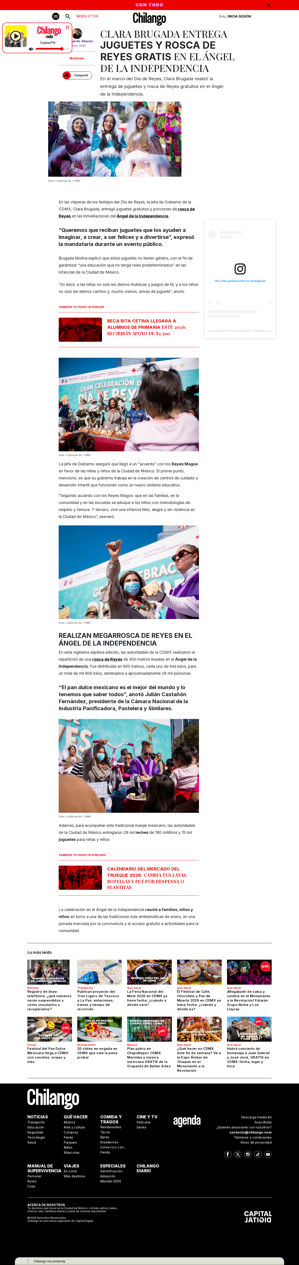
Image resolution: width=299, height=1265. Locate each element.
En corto (70, 1171)
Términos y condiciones (253, 1137)
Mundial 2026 (110, 1181)
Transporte (85, 987)
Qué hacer (134, 987)
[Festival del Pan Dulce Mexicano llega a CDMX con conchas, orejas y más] (49, 1029)
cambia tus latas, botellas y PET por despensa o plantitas (147, 878)
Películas (144, 1122)
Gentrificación (111, 1171)
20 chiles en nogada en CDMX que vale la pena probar (97, 1052)
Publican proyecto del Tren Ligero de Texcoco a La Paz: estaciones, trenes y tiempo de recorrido (98, 1000)
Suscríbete (263, 1122)
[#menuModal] (55, 16)
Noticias (77, 58)
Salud (31, 1142)
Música (132, 1044)
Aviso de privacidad (256, 1142)
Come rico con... (113, 1147)
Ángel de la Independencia (142, 216)
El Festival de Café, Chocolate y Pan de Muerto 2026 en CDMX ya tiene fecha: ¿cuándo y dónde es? (199, 1000)
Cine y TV (147, 1116)
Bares (104, 1137)
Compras (71, 1132)
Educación (35, 1127)
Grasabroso (109, 1142)
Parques (70, 1142)
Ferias (31, 1044)
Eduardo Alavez (80, 41)
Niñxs (68, 1147)
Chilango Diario (148, 1169)
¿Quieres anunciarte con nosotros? (244, 1127)
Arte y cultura (74, 1127)
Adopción (107, 1176)
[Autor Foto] (77, 33)
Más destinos (74, 1176)
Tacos (105, 1132)
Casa (31, 1186)
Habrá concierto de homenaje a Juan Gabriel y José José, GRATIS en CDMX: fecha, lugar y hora (248, 1057)
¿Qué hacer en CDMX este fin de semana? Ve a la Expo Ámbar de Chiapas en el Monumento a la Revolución (199, 1059)
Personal (34, 1176)
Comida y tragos (111, 1119)
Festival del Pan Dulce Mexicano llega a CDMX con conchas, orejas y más (47, 1055)
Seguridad (35, 1132)
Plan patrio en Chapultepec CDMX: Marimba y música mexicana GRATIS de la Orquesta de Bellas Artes (149, 1057)
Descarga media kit (256, 1117)
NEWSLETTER (87, 16)
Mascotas (71, 1152)
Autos (32, 1181)
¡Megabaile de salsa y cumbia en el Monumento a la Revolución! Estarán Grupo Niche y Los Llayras (248, 1000)
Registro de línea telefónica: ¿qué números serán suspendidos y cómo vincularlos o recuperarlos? (49, 1000)
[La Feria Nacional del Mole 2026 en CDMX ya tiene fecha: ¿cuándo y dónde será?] (149, 972)
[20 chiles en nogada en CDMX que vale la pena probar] (99, 1029)
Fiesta (105, 1152)
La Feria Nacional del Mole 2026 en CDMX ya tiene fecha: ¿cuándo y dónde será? (147, 998)
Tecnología (36, 1137)
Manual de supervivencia (44, 1169)
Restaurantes (86, 1044)
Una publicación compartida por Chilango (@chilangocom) (248, 330)
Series (141, 1127)
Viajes (71, 1166)
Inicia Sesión (239, 16)
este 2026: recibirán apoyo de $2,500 (146, 327)
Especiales (113, 1166)
